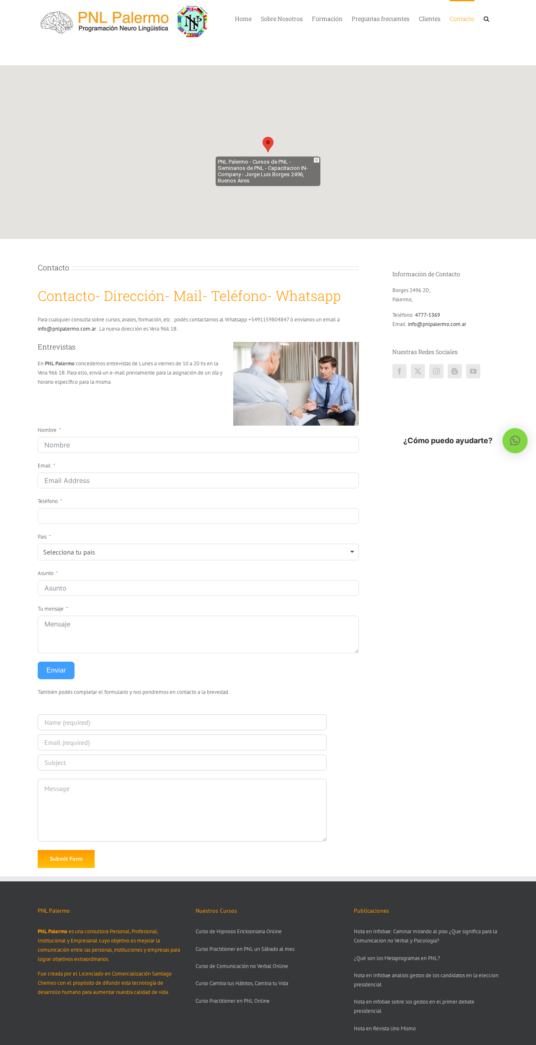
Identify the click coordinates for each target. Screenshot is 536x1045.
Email (44, 465)
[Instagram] (436, 371)
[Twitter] (418, 371)
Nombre (47, 430)
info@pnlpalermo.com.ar (67, 328)
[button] (486, 18)
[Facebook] (399, 371)
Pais (42, 536)
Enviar (56, 670)
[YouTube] (473, 371)
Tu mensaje (51, 608)
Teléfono (48, 501)
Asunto (46, 573)
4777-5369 (427, 314)
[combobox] (198, 552)
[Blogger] (455, 371)
